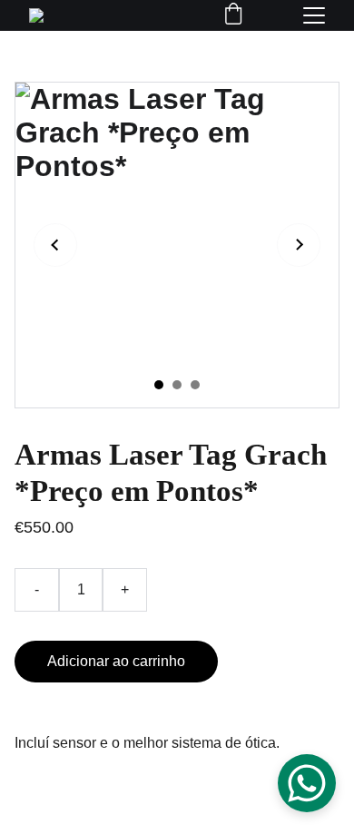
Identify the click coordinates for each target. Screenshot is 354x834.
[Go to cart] (233, 15)
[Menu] (314, 15)
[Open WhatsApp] (307, 783)
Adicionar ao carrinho (116, 661)
